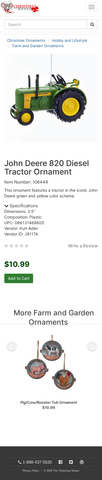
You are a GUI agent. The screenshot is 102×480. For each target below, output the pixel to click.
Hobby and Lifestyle (69, 40)
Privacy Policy (31, 470)
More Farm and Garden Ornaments (54, 317)
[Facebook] (60, 462)
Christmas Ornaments (26, 40)
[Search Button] (92, 24)
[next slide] (92, 346)
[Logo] (21, 7)
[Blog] (82, 462)
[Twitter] (71, 462)
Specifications (23, 205)
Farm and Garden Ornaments (38, 45)
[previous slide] (11, 346)
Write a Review (83, 245)
